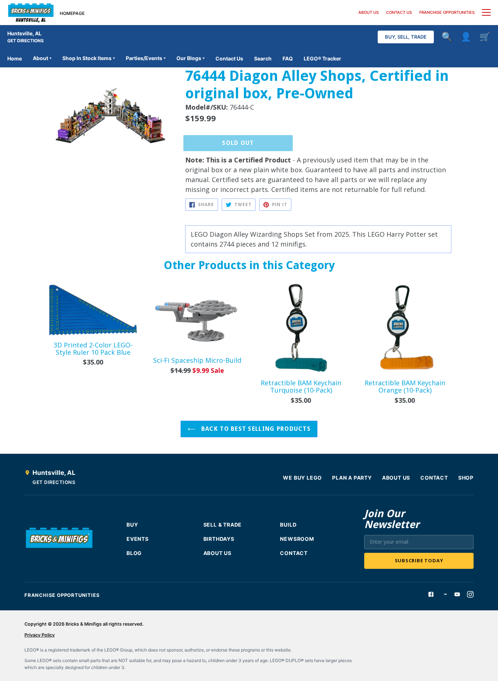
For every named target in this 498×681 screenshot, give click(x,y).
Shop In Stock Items (88, 58)
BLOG (134, 553)
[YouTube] (457, 594)
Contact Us (229, 58)
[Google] (444, 594)
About (42, 58)
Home (14, 58)
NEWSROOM (297, 539)
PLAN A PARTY (352, 478)
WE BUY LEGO (302, 478)
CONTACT (434, 478)
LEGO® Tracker (322, 58)
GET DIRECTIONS (25, 40)
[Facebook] (431, 594)
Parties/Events (146, 58)
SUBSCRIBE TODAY (419, 560)
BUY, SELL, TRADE (406, 37)
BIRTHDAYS (218, 539)
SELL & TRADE (222, 524)
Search (263, 58)
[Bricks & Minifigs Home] (30, 12)
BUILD (288, 524)
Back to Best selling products (255, 428)
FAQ (288, 58)
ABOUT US (368, 12)
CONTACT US (399, 12)
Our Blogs (190, 58)
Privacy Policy (39, 635)
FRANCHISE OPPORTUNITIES (447, 12)
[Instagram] (470, 594)
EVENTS (138, 539)
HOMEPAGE (72, 13)
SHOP (466, 478)
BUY (132, 524)
